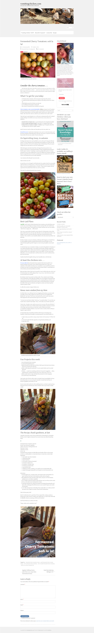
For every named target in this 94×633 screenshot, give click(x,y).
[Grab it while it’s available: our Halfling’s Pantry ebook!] (65, 155)
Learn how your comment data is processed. (45, 621)
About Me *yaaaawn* (40, 32)
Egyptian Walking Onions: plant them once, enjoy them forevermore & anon (28, 572)
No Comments (41, 49)
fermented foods (25, 49)
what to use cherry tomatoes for (27, 565)
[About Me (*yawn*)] (65, 43)
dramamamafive (26, 47)
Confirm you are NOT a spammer (28, 618)
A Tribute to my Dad (60, 224)
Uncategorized (32, 49)
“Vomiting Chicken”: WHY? (27, 32)
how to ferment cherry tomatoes (30, 563)
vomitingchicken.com (30, 3)
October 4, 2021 (36, 47)
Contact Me (49, 32)
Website (22, 610)
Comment (22, 584)
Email (21, 605)
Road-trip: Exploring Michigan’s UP (49, 571)
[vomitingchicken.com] (47, 15)
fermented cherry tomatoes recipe (33, 562)
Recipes (55, 32)
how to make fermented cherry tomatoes (46, 563)
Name (22, 599)
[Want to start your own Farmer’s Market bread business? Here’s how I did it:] (65, 186)
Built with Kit (65, 105)
